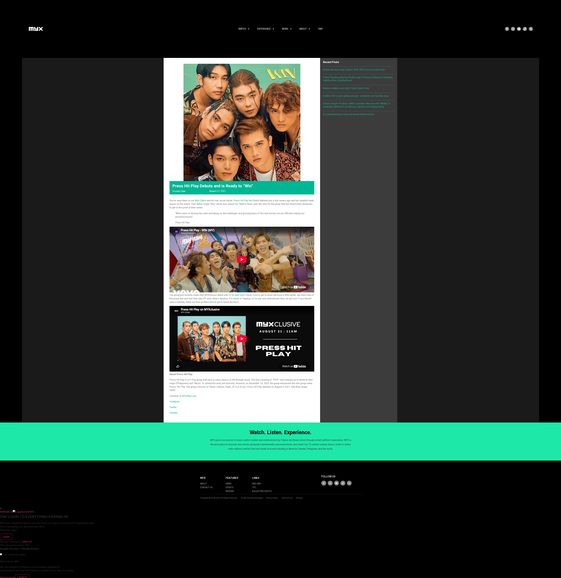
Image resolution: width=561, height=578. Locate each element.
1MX (320, 28)
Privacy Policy (272, 498)
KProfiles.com (189, 396)
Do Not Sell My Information (252, 498)
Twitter (173, 407)
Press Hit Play (240, 200)
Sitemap (299, 498)
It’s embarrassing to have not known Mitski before (348, 114)
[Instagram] (513, 29)
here (211, 302)
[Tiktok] (525, 29)
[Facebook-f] (507, 29)
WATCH (242, 28)
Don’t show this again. (14, 554)
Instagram (174, 401)
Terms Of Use (286, 498)
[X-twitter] (531, 29)
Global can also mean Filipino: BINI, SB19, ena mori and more (354, 69)
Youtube (173, 412)
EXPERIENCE (264, 28)
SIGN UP (27, 541)
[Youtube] (519, 29)
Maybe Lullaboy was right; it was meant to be (346, 88)
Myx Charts (200, 200)
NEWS (285, 28)
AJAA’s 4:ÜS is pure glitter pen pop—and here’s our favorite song (355, 96)
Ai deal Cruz (238, 295)
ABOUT (303, 28)
